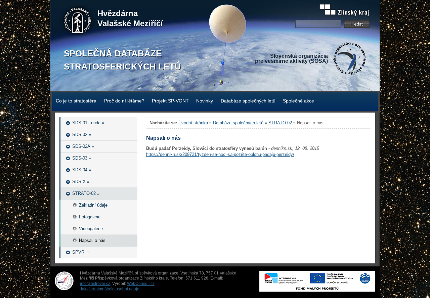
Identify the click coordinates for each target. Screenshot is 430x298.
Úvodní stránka (193, 122)
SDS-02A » (83, 146)
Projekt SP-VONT (170, 100)
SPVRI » (80, 252)
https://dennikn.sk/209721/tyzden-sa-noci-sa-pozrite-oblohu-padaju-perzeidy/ (220, 154)
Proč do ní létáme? (124, 100)
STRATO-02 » (85, 193)
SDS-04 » (81, 169)
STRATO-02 (280, 122)
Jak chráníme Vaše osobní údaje (109, 289)
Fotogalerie (89, 216)
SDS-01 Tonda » (88, 122)
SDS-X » (80, 181)
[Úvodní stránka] (77, 22)
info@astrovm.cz (95, 283)
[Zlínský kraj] (344, 11)
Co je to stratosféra (76, 100)
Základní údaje (93, 205)
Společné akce (298, 100)
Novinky (204, 100)
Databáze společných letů (248, 100)
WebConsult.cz (141, 283)
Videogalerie (91, 228)
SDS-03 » (81, 158)
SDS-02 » (81, 134)
